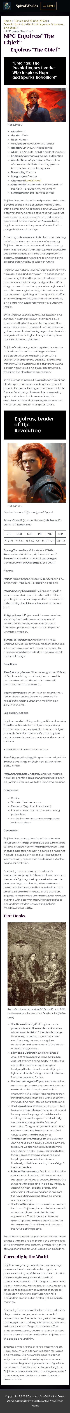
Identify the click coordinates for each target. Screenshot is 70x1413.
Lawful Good (33, 180)
